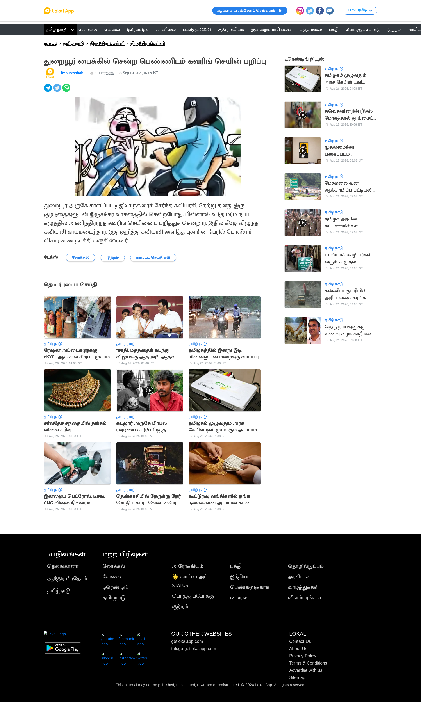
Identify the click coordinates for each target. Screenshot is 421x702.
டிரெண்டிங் (116, 587)
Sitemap (297, 677)
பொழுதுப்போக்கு (193, 596)
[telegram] (48, 90)
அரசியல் (298, 576)
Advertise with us (305, 670)
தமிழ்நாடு (58, 590)
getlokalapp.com (187, 641)
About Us (298, 648)
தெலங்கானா (62, 566)
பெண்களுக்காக (249, 587)
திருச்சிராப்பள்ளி (107, 43)
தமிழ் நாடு (56, 29)
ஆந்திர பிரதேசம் (67, 578)
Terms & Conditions (308, 663)
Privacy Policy (302, 655)
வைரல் (238, 598)
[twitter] (57, 90)
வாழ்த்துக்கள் (303, 587)
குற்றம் (180, 606)
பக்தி (236, 566)
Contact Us (300, 641)
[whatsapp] (66, 90)
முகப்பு (50, 43)
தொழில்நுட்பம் (306, 566)
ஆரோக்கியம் (187, 566)
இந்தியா (240, 576)
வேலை (112, 576)
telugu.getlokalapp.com (193, 648)
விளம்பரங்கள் (304, 598)
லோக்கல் (114, 566)
